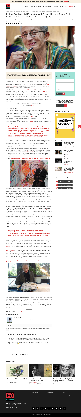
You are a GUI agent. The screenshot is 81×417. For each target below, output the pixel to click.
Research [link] (32, 6)
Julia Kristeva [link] (9, 224)
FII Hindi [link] (61, 6)
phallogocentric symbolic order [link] (14, 218)
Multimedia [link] (55, 6)
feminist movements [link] (29, 89)
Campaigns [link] (38, 6)
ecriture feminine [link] (17, 328)
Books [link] (11, 11)
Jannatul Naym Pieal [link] (70, 156)
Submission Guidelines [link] (37, 398)
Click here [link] (66, 1)
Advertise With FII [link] (51, 395)
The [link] (48, 84)
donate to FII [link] (18, 76)
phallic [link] (31, 116)
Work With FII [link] (50, 398)
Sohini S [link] (66, 147)
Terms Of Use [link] (65, 397)
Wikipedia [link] (33, 105)
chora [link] (26, 224)
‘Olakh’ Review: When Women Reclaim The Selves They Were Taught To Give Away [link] (69, 144)
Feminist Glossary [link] (47, 6)
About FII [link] (34, 395)
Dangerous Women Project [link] (30, 292)
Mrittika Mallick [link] (10, 21)
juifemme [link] (31, 121)
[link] (79, 126)
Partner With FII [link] (50, 397)
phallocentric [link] (26, 141)
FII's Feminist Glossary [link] (62, 111)
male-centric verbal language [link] (43, 209)
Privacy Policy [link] (65, 398)
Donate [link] (71, 6)
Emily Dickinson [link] (10, 250)
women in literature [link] (40, 328)
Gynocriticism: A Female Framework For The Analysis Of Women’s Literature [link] (30, 158)
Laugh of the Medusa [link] (11, 86)
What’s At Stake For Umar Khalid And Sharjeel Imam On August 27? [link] (68, 160)
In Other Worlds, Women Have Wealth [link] (17, 379)
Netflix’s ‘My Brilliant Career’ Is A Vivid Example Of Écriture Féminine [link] (68, 152)
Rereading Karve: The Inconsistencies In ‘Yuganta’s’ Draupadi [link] (40, 379)
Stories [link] (26, 6)
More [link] (66, 6)
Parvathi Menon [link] (34, 382)
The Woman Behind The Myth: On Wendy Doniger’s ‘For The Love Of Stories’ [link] (63, 380)
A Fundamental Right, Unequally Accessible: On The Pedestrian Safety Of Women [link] (69, 168)
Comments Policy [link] (66, 395)
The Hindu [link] (20, 311)
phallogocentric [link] (29, 151)
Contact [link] (33, 397)
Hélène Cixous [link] (32, 328)
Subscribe (59, 93)
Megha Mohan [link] (10, 380)
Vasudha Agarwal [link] (69, 172)
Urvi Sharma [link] (57, 383)
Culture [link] (7, 11)
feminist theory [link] (25, 328)
